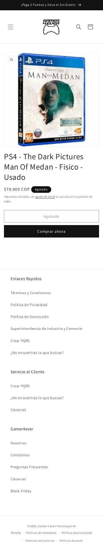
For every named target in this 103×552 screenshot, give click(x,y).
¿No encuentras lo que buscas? (37, 352)
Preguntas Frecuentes (29, 466)
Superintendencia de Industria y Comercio (47, 328)
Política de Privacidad (29, 304)
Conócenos (20, 455)
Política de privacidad (77, 533)
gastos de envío (45, 196)
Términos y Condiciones (31, 292)
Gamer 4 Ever (47, 526)
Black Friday (21, 491)
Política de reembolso (41, 533)
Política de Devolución (30, 316)
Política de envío (71, 540)
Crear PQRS (20, 340)
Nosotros (18, 443)
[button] (10, 27)
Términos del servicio (40, 540)
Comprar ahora (51, 231)
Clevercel (18, 409)
